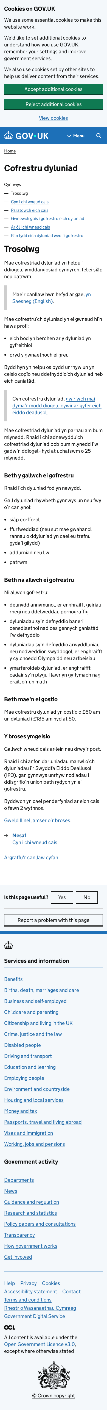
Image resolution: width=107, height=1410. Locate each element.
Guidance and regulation (31, 1202)
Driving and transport (28, 1056)
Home (10, 151)
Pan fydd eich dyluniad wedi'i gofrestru (47, 235)
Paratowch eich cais (29, 210)
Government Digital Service (34, 1316)
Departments (19, 1180)
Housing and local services (34, 1100)
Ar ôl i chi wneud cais (30, 227)
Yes (65, 897)
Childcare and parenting (31, 1012)
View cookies (53, 118)
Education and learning (30, 1067)
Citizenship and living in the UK (38, 1023)
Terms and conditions (28, 1300)
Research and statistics (30, 1213)
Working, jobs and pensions (34, 1144)
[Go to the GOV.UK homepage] (26, 136)
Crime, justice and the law (33, 1034)
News (10, 1191)
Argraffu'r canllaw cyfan (31, 857)
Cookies (51, 1283)
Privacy (28, 1283)
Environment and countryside (37, 1089)
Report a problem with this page (53, 920)
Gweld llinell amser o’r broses (37, 820)
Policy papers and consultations (40, 1224)
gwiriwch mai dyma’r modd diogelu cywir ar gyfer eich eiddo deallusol (57, 406)
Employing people (24, 1078)
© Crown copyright (53, 1395)
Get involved (18, 1257)
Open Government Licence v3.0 (39, 1344)
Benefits (13, 979)
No (90, 897)
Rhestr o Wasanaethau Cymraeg (40, 1308)
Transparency (19, 1235)
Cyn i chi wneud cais (30, 201)
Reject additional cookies (54, 104)
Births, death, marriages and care (41, 990)
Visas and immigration (28, 1133)
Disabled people (22, 1045)
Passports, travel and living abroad (43, 1122)
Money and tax (20, 1111)
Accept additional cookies (53, 89)
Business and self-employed (35, 1001)
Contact (71, 1291)
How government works (30, 1246)
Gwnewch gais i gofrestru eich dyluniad (47, 218)
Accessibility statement (30, 1291)
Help (9, 1283)
